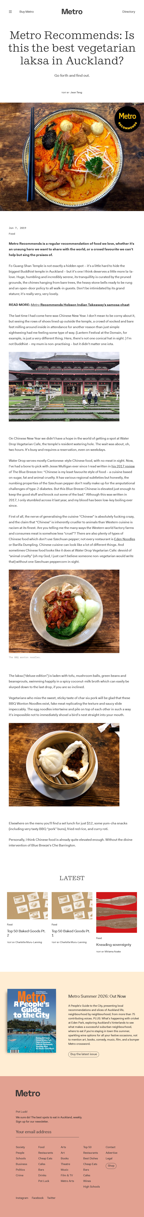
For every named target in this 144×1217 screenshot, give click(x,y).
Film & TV (67, 1175)
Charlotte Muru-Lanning (24, 942)
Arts (63, 1147)
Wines (87, 1181)
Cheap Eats (45, 1158)
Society (20, 1147)
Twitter (51, 1198)
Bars (41, 1170)
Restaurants (45, 1153)
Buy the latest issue (83, 1054)
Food (12, 233)
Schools (21, 1158)
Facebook (38, 1198)
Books (65, 1158)
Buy (26, 12)
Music (64, 1170)
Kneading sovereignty (113, 944)
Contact (110, 1147)
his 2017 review (123, 466)
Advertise (111, 1153)
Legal (109, 1158)
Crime (19, 1175)
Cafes (41, 1164)
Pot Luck (43, 1181)
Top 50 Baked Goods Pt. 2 (26, 933)
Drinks (42, 1175)
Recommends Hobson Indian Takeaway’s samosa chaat (80, 305)
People (20, 1153)
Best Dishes (90, 1158)
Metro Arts (67, 1181)
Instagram (22, 1198)
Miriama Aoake (108, 951)
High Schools (91, 1186)
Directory (128, 12)
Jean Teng (76, 92)
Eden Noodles (124, 539)
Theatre (65, 1164)
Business (21, 1164)
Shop (111, 1165)
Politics (20, 1170)
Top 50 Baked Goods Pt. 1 (71, 933)
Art (63, 1153)
